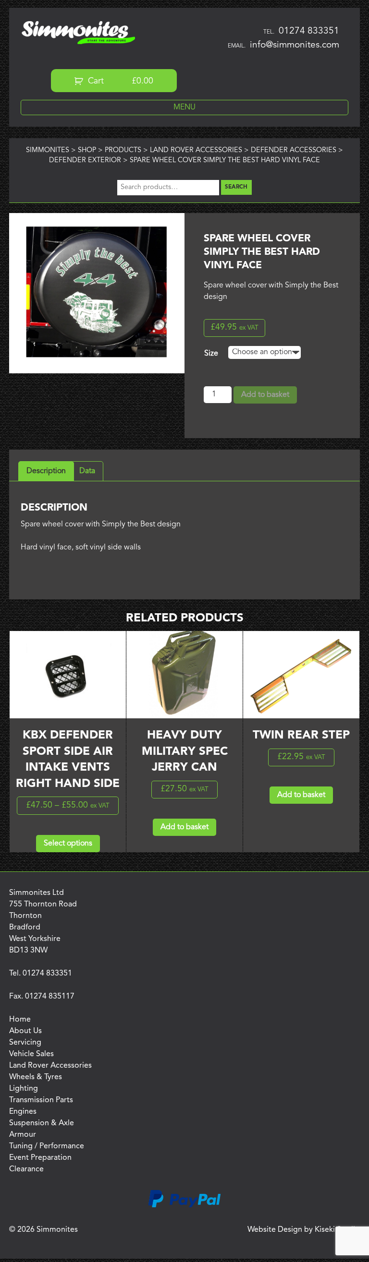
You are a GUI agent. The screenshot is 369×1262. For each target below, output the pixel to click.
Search (236, 187)
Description (46, 471)
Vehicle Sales (31, 1054)
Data (87, 471)
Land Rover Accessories (50, 1066)
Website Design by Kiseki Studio (303, 1230)
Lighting (23, 1089)
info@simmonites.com (294, 45)
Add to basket (265, 395)
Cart (119, 81)
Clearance (26, 1169)
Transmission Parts (41, 1100)
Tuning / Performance (46, 1146)
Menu (184, 107)
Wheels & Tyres (35, 1077)
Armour (22, 1135)
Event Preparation (40, 1158)
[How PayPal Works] (184, 1206)
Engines (23, 1112)
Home (20, 1020)
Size (211, 353)
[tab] (46, 471)
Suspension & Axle (41, 1123)
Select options (68, 843)
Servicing (25, 1043)
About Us (25, 1031)
